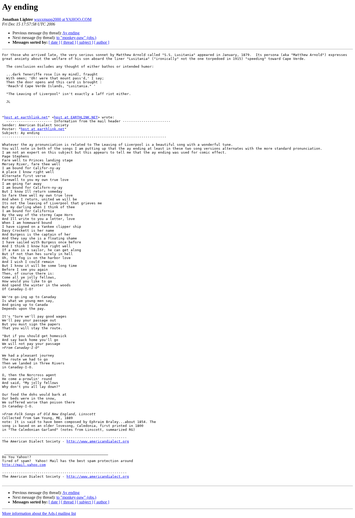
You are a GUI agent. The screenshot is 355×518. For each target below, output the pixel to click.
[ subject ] (85, 42)
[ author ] (101, 42)
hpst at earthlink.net (26, 117)
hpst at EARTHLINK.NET (76, 117)
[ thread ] (68, 42)
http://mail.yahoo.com (24, 465)
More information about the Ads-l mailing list (39, 513)
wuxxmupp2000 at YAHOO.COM (62, 19)
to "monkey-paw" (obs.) (76, 37)
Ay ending (71, 33)
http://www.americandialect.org (98, 441)
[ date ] (54, 42)
